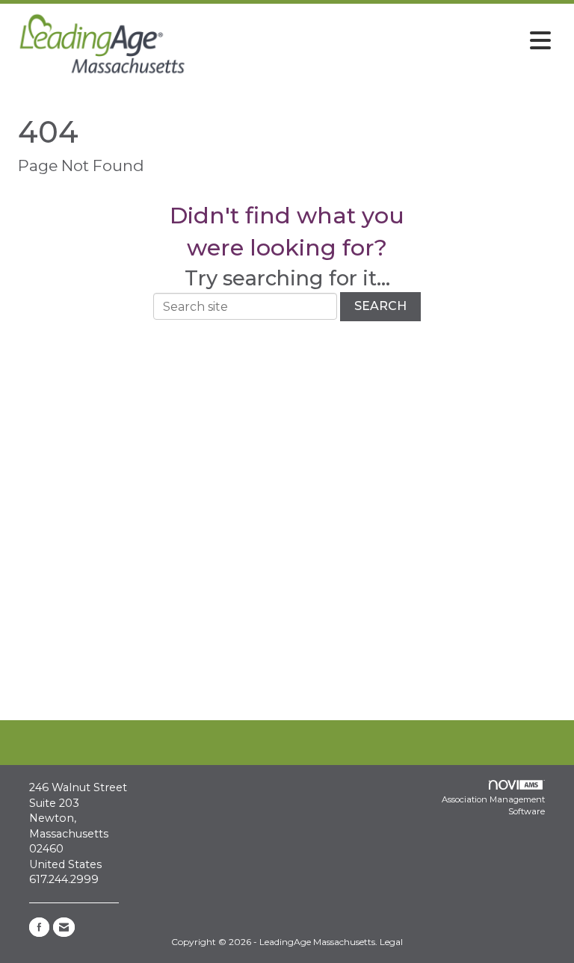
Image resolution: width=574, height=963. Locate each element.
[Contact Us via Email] (64, 927)
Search (380, 306)
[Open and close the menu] (376, 41)
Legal (391, 941)
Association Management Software (493, 805)
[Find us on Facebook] (39, 927)
